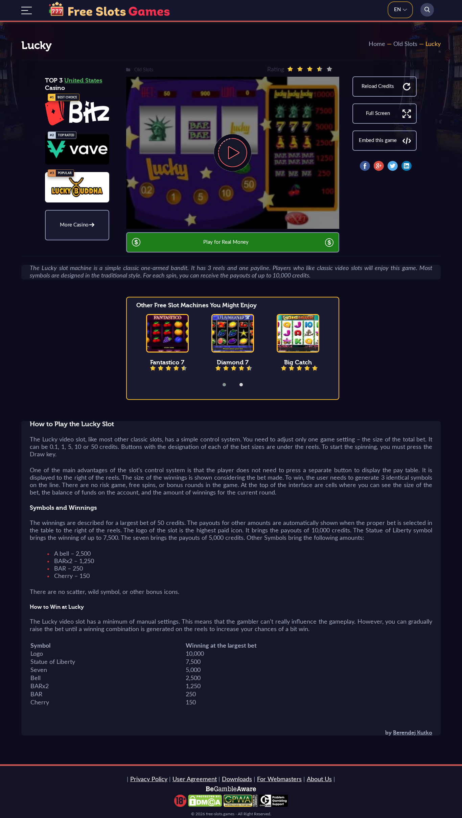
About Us (319, 779)
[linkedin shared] (406, 166)
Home (377, 44)
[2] (300, 69)
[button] (228, 384)
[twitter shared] (393, 166)
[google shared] (379, 166)
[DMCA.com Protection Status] (205, 805)
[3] (310, 69)
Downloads (237, 779)
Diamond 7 (233, 362)
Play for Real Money (226, 242)
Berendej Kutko (412, 733)
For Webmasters (279, 779)
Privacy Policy (148, 779)
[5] (329, 69)
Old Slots (405, 44)
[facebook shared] (365, 166)
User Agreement (194, 779)
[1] (290, 69)
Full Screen (378, 113)
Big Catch (298, 362)
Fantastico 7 (167, 362)
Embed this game (378, 140)
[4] (319, 69)
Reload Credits (378, 86)
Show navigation (26, 10)
